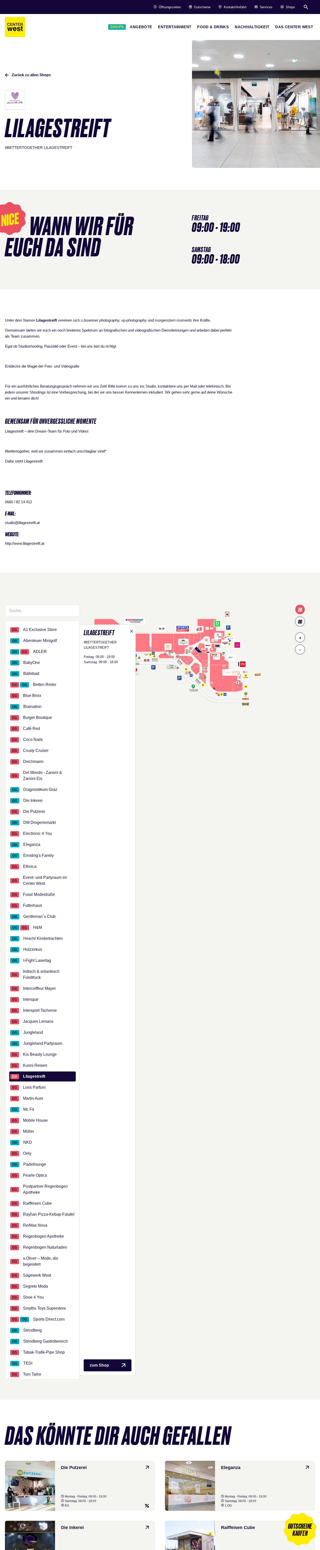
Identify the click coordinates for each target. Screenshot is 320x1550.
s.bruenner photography (100, 320)
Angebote (141, 27)
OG (300, 621)
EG (300, 609)
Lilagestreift (33, 461)
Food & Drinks (213, 27)
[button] (300, 1530)
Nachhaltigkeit (252, 27)
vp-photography (134, 320)
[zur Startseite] (15, 27)
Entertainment (174, 27)
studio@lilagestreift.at (22, 522)
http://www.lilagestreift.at (24, 543)
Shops (117, 27)
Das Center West (294, 27)
